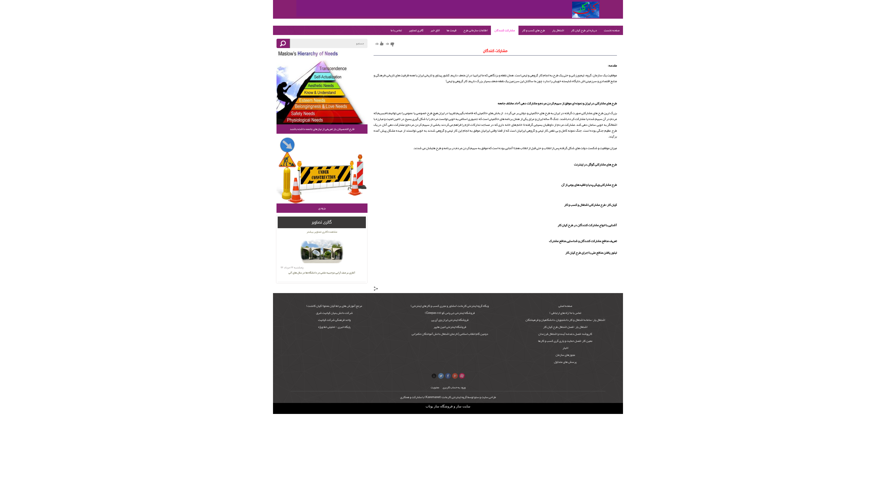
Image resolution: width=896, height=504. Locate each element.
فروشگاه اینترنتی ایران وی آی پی (450, 320)
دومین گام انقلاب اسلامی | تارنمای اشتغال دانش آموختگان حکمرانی (450, 334)
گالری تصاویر (416, 30)
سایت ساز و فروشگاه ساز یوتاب (448, 406)
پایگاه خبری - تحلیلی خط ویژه (334, 327)
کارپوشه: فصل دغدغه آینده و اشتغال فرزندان (565, 334)
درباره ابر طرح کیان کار (584, 30)
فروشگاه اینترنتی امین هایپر (450, 327)
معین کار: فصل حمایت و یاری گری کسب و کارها (565, 341)
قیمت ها (451, 30)
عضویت (435, 387)
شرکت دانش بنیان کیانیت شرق (334, 313)
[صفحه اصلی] (586, 10)
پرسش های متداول (565, 362)
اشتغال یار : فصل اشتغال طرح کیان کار (565, 327)
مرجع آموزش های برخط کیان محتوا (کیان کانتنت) (334, 306)
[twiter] (441, 376)
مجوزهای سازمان (565, 355)
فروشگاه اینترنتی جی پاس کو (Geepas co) (450, 313)
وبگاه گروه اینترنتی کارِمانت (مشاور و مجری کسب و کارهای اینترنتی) (450, 306)
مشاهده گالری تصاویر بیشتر (322, 231)
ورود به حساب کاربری (454, 387)
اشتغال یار (558, 30)
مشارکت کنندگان (504, 30)
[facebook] (448, 376)
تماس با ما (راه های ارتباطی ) (565, 313)
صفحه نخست (612, 30)
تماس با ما (396, 30)
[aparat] (462, 376)
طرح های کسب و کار (533, 30)
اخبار (565, 348)
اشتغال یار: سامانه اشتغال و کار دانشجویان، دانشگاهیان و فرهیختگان (565, 320)
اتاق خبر (435, 30)
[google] (455, 376)
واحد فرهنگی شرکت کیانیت (334, 320)
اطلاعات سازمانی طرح (475, 30)
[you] (434, 376)
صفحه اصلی (565, 306)
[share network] (376, 289)
